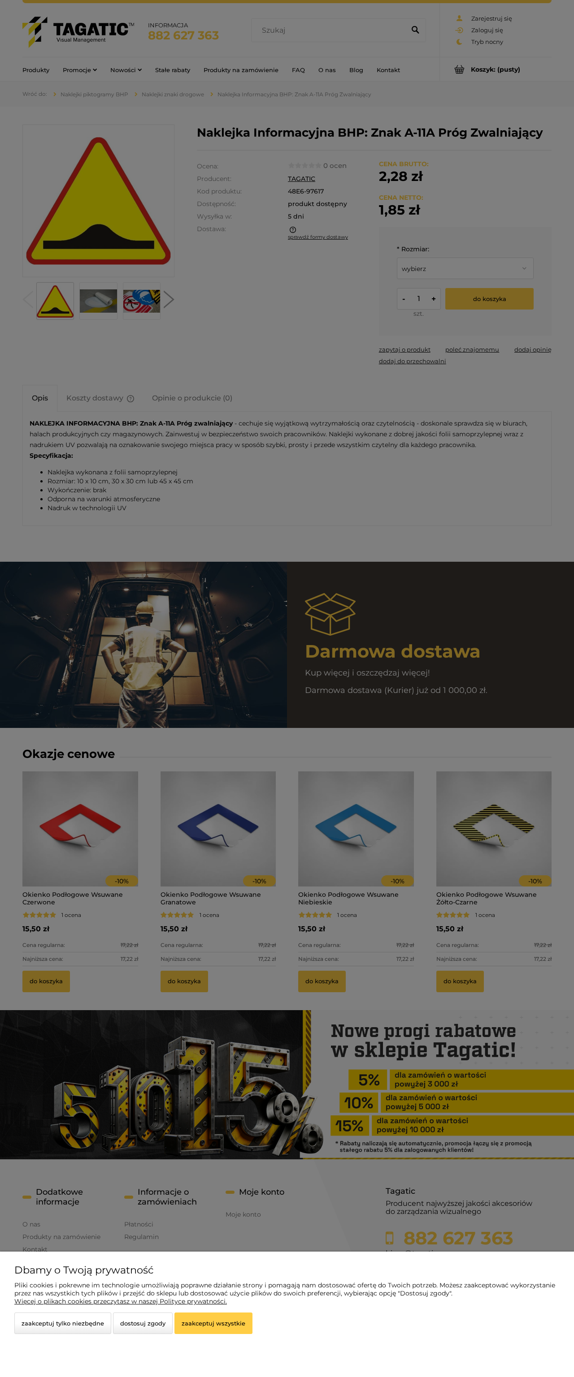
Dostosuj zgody (142, 1323)
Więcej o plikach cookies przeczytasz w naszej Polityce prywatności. (120, 1301)
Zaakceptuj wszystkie (213, 1323)
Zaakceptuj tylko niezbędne (63, 1323)
